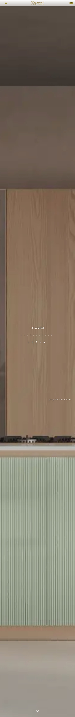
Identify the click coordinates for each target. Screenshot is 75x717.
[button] (6, 3)
